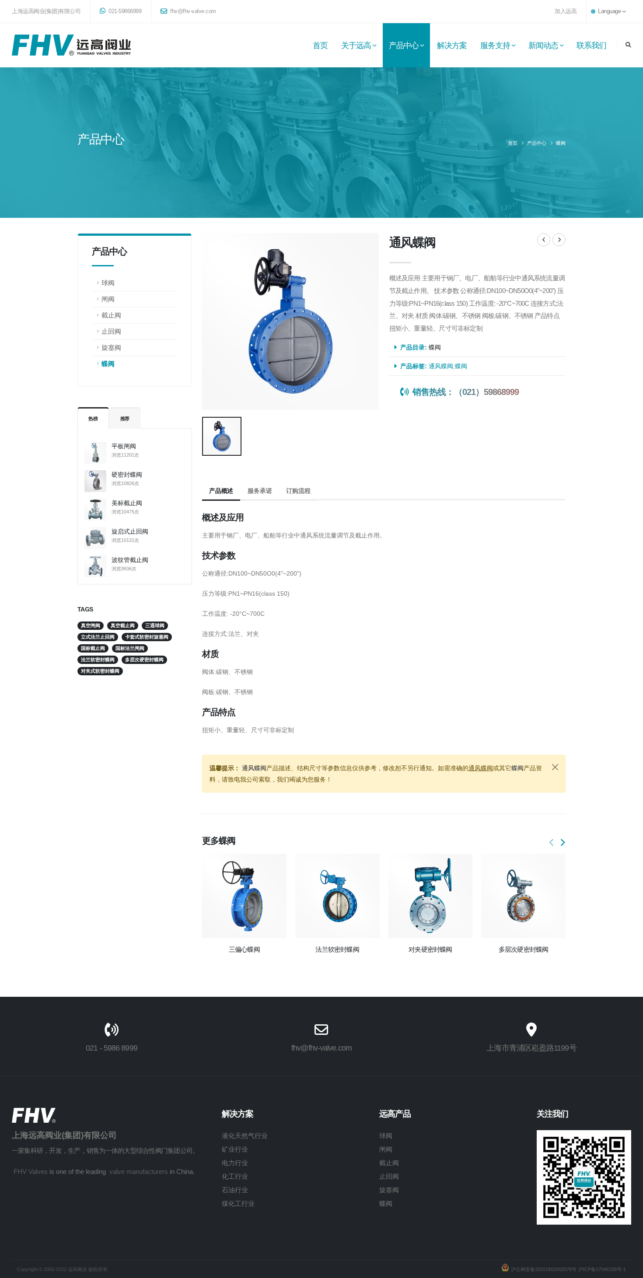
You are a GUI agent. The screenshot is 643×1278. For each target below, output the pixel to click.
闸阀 (108, 299)
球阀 (108, 282)
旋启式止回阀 (130, 531)
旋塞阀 (111, 347)
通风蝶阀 (441, 366)
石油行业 (235, 1190)
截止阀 (111, 315)
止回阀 (111, 331)
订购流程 (298, 490)
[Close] (555, 767)
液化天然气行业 (245, 1135)
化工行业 (235, 1176)
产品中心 (404, 45)
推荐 (125, 418)
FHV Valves (31, 1171)
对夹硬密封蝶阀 (430, 949)
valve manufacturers (138, 1171)
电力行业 (235, 1162)
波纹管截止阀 (130, 559)
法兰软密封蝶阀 (337, 949)
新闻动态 (543, 45)
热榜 (93, 418)
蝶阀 (561, 143)
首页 (320, 45)
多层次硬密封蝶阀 (524, 949)
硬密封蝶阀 (127, 474)
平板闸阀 (124, 446)
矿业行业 (235, 1149)
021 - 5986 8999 (111, 1048)
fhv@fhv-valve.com (192, 11)
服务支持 (495, 45)
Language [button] (609, 11)
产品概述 (221, 490)
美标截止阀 (127, 502)
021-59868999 (124, 11)
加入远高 (566, 11)
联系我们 (591, 45)
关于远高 (356, 45)
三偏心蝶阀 (244, 949)
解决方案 (452, 45)
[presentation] (552, 842)
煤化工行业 (238, 1203)
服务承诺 (260, 490)
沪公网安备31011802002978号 (544, 1269)
